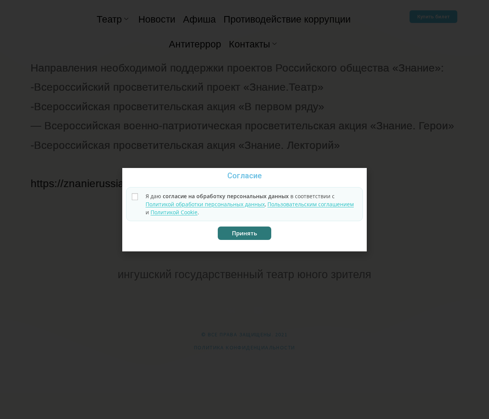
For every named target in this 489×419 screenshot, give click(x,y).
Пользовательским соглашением (310, 204)
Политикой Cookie (174, 212)
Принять (244, 233)
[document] (244, 209)
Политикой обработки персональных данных (205, 204)
